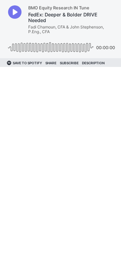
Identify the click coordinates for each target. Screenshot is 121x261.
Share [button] (50, 63)
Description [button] (93, 63)
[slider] (50, 45)
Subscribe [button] (69, 63)
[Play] (15, 12)
